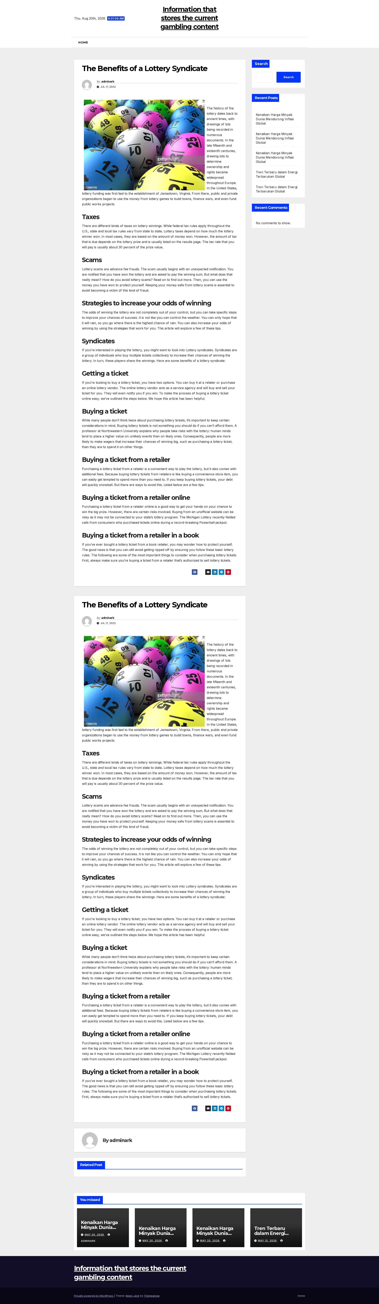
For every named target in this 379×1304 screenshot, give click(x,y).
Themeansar (151, 1295)
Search (261, 64)
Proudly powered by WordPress (94, 1295)
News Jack (132, 1295)
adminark (107, 81)
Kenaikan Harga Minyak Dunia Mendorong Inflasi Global (275, 119)
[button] (303, 42)
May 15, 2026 (268, 1240)
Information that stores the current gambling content (189, 18)
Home (83, 42)
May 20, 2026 (95, 1234)
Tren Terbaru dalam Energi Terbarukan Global (276, 1233)
